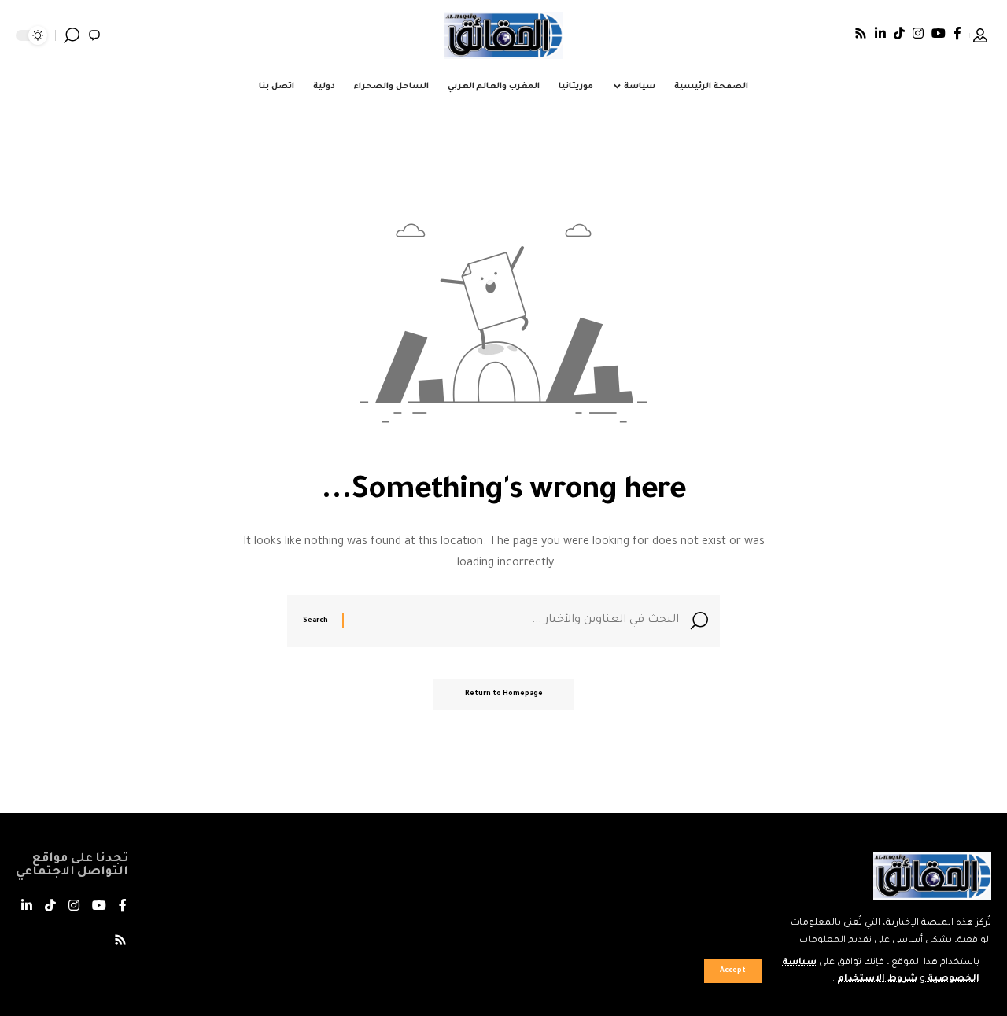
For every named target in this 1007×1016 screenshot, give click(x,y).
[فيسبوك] (957, 33)
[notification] (94, 35)
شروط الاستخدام (876, 979)
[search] (71, 35)
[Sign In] (980, 35)
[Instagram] (918, 33)
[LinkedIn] (880, 33)
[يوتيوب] (939, 33)
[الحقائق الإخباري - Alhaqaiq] (503, 35)
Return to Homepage (504, 694)
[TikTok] (899, 33)
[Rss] (860, 33)
